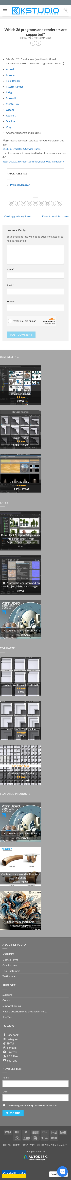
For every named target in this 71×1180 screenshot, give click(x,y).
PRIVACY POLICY (31, 1145)
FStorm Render (14, 86)
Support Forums (11, 1005)
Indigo (9, 92)
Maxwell (11, 98)
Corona (10, 74)
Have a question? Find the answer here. (24, 1011)
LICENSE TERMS (11, 1145)
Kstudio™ (62, 1145)
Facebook (12, 1034)
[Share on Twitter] (23, 203)
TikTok (10, 1043)
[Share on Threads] (29, 203)
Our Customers (11, 970)
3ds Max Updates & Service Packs (21, 148)
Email (10, 285)
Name (10, 269)
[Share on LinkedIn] (47, 203)
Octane (10, 109)
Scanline (10, 121)
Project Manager (42, 38)
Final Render (13, 80)
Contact (7, 1000)
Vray (8, 126)
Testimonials (9, 976)
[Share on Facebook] (17, 203)
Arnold (10, 69)
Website (11, 301)
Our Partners (10, 965)
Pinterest (12, 1052)
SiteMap (7, 1017)
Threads (12, 1047)
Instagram (12, 1039)
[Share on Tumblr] (53, 203)
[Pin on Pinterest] (41, 203)
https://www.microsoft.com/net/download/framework (33, 161)
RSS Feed (13, 1056)
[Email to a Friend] (35, 203)
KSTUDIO (8, 954)
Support (7, 994)
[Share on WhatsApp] (11, 203)
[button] (4, 10)
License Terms (10, 959)
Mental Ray (12, 103)
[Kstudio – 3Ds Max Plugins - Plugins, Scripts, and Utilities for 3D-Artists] (35, 11)
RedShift (11, 115)
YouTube (12, 1060)
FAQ (30, 38)
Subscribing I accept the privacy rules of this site (31, 1105)
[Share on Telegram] (59, 203)
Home (23, 38)
